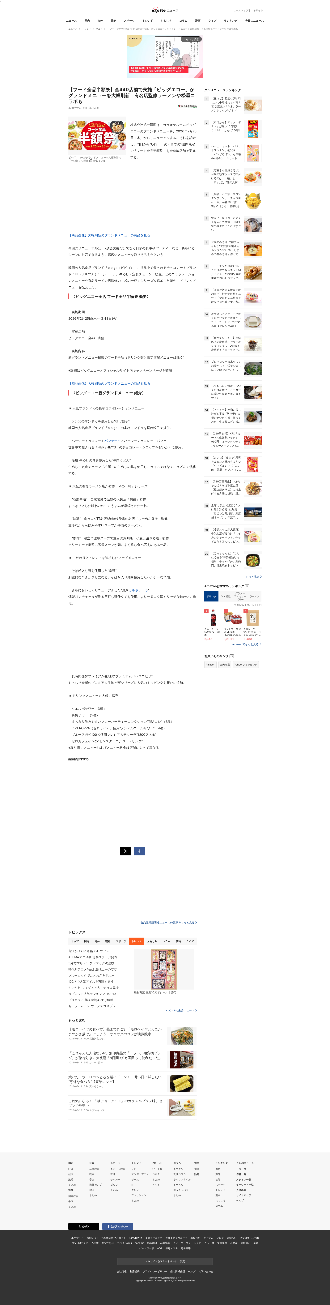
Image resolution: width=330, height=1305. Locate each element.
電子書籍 (186, 1248)
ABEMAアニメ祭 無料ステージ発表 (92, 957)
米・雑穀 (226, 596)
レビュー (136, 1168)
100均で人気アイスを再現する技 (91, 981)
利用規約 (134, 1271)
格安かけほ (108, 1242)
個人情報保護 (177, 1271)
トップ (75, 941)
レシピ (197, 1242)
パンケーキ (112, 441)
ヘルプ (240, 1200)
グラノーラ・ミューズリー (240, 596)
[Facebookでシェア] (139, 851)
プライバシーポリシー (155, 1271)
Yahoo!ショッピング (245, 664)
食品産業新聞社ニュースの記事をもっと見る (167, 922)
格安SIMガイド (80, 1242)
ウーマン (186, 1242)
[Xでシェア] (126, 851)
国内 (87, 20)
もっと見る (252, 576)
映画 (91, 1174)
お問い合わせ (205, 1271)
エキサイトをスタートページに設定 (165, 1261)
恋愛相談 (165, 1242)
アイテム (208, 1237)
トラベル (178, 1184)
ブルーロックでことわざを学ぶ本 (91, 975)
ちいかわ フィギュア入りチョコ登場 (93, 988)
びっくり (157, 1168)
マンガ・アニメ (140, 1174)
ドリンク (211, 596)
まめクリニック (153, 1237)
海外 (100, 20)
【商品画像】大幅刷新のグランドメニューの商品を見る (109, 235)
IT (132, 1184)
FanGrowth (135, 1237)
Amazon (210, 664)
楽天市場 (225, 664)
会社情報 (122, 1271)
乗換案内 (222, 1242)
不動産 (234, 1242)
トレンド (147, 20)
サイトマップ (243, 1195)
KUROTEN (92, 1237)
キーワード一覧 (245, 1184)
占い (175, 1242)
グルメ (135, 1190)
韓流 (91, 1190)
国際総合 (73, 1196)
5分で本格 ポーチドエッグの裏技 (91, 963)
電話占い (232, 1237)
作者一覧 (241, 1174)
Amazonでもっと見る (245, 644)
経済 (70, 1174)
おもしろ (166, 20)
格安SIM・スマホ (249, 1237)
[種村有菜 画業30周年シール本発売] (164, 969)
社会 (70, 1168)
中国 (70, 1201)
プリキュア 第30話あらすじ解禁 (90, 1000)
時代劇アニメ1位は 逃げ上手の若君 (92, 969)
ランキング (230, 20)
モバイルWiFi (124, 1242)
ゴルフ (114, 1184)
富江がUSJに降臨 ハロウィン (88, 951)
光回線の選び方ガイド (113, 1237)
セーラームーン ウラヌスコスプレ (92, 1006)
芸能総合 (94, 1168)
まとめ (72, 1184)
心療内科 (195, 1237)
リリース (241, 1168)
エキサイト (257, 10)
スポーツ (129, 20)
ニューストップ (239, 10)
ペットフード (146, 1248)
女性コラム (179, 1174)
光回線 (95, 1242)
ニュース (71, 20)
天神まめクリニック (176, 1237)
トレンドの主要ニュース (179, 1010)
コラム (183, 20)
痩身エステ (172, 1248)
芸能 (113, 20)
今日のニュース (254, 20)
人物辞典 (241, 1190)
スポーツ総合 (117, 1168)
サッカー (115, 1179)
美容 (255, 1242)
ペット (156, 1184)
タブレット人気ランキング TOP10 (92, 994)
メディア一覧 (243, 1179)
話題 (196, 1174)
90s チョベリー (182, 1190)
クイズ (212, 20)
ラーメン (254, 596)
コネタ (156, 1174)
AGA (160, 1248)
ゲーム (135, 1179)
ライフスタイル (182, 1179)
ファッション (138, 1195)
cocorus (139, 1242)
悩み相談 (152, 1242)
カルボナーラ (138, 590)
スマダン (178, 1168)
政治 (70, 1179)
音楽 (91, 1179)
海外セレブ (95, 1184)
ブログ (220, 1237)
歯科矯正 (245, 1242)
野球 (112, 1174)
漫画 (198, 20)
